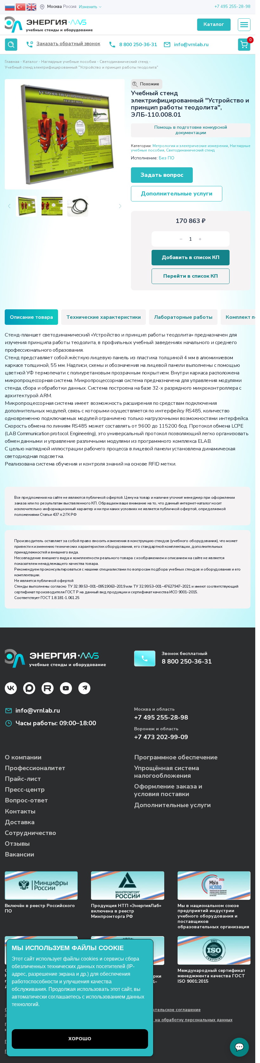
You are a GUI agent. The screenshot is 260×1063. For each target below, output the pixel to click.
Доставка (20, 822)
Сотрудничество (30, 833)
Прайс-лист (23, 779)
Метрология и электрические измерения (190, 145)
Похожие (146, 84)
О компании (23, 757)
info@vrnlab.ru (191, 44)
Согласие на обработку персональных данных (183, 1020)
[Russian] (10, 6)
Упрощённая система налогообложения (166, 772)
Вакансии (19, 854)
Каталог (30, 61)
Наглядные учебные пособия (68, 61)
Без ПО (166, 158)
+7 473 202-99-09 (161, 737)
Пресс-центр (25, 789)
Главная (12, 61)
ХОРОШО (79, 1039)
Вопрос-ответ (26, 800)
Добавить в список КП (190, 257)
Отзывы (17, 843)
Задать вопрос (161, 175)
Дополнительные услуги (176, 193)
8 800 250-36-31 (138, 44)
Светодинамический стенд (124, 61)
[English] (31, 6)
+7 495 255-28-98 (232, 6)
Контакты (20, 811)
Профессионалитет (35, 768)
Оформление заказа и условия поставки (168, 790)
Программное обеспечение (176, 757)
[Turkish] (21, 6)
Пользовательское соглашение (167, 1010)
